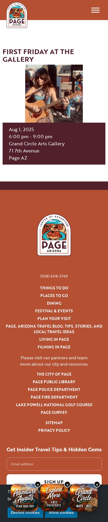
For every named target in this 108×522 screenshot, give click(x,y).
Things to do (54, 288)
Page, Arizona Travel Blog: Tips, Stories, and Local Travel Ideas (54, 328)
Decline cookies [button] (25, 512)
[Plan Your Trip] (24, 497)
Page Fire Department (54, 397)
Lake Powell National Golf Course (54, 405)
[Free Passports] (54, 497)
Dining (54, 303)
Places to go (54, 295)
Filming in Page (54, 347)
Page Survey (54, 412)
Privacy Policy (54, 430)
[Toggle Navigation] (95, 10)
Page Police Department (54, 389)
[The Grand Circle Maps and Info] (84, 497)
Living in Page (54, 339)
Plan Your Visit (54, 318)
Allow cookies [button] (61, 512)
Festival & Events (54, 311)
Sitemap (54, 422)
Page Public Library (54, 382)
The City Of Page (54, 374)
